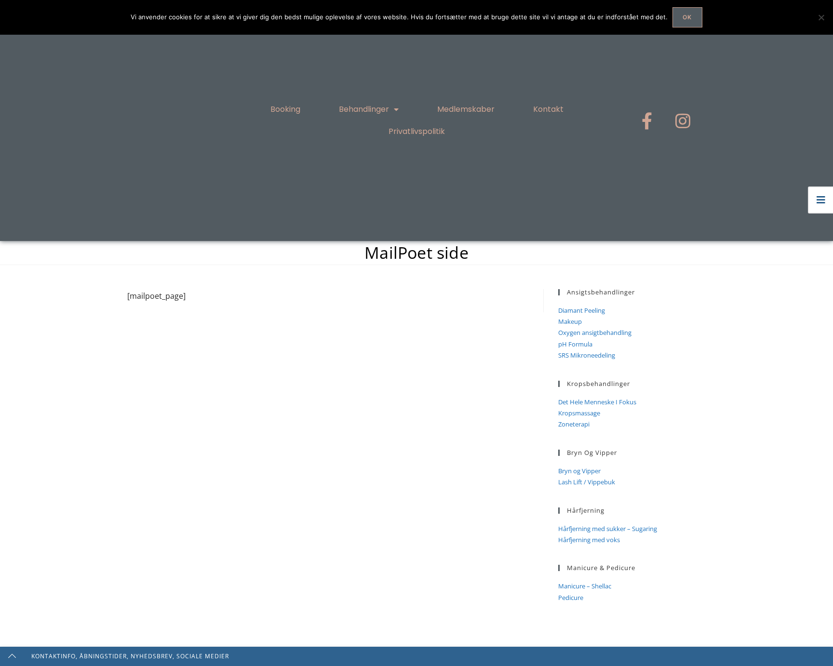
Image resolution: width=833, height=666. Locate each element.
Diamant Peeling (581, 310)
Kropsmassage (579, 413)
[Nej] (821, 17)
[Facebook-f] (647, 120)
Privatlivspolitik (417, 131)
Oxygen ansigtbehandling (594, 332)
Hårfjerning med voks (589, 539)
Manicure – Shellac (584, 586)
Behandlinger (364, 109)
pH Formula (575, 344)
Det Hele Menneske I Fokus (597, 402)
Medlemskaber (466, 109)
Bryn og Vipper (579, 470)
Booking (285, 109)
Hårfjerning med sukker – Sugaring (607, 528)
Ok (687, 17)
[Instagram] (683, 120)
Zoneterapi (574, 424)
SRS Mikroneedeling (586, 355)
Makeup (570, 321)
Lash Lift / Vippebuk (586, 482)
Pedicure (570, 597)
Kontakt (548, 109)
